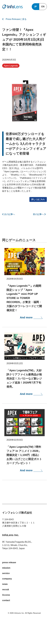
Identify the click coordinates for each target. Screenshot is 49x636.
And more (26, 317)
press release (9, 562)
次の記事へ (9, 214)
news (5, 584)
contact (6, 600)
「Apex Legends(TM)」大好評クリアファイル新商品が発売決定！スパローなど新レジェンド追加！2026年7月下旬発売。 (24, 378)
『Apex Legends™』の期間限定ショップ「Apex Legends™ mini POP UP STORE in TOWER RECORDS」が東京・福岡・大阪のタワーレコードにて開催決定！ (24, 298)
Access (6, 595)
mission (6, 568)
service (6, 573)
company (7, 579)
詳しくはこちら (38, 199)
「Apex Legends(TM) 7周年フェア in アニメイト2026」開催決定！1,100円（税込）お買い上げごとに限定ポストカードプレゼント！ (24, 455)
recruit (5, 589)
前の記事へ (38, 214)
